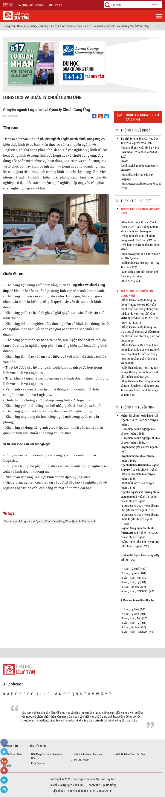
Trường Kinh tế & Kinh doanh (56, 26)
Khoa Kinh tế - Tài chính (90, 26)
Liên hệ (57, 5)
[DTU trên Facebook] (4, 742)
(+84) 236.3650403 (33, 5)
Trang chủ (9, 26)
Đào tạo (21, 26)
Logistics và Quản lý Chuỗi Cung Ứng (127, 26)
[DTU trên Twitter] (4, 751)
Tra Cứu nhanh (81, 760)
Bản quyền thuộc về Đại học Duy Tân (94, 779)
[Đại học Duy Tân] (19, 669)
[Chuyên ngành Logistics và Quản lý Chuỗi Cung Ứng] (94, 117)
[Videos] (4, 770)
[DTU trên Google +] (4, 761)
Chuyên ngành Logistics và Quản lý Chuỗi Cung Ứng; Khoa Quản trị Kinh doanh (50, 521)
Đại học (33, 26)
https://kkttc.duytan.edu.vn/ (137, 174)
